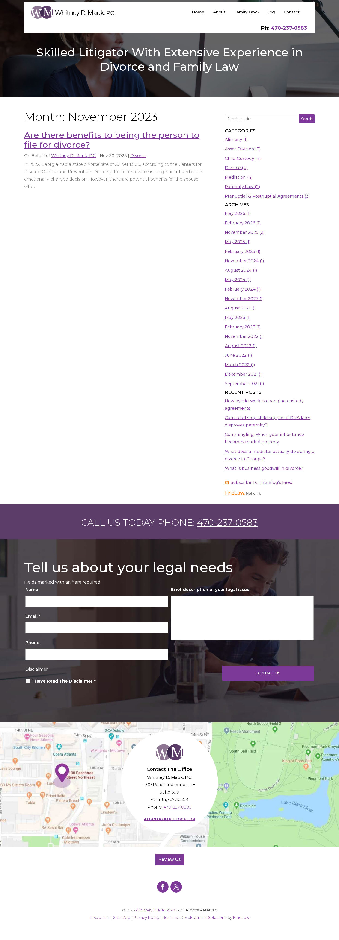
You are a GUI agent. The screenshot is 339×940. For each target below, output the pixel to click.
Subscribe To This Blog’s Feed (262, 482)
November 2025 (241, 232)
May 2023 (235, 317)
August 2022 (238, 345)
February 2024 (240, 289)
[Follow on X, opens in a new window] (176, 887)
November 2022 (242, 336)
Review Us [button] (169, 859)
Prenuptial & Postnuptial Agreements (264, 196)
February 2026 (240, 222)
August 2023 (238, 308)
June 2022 (236, 355)
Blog (270, 12)
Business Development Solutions (194, 917)
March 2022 (237, 364)
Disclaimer (36, 669)
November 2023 (242, 298)
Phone (32, 642)
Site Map (121, 917)
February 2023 (240, 327)
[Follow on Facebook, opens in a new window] (163, 887)
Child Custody (239, 158)
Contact (292, 12)
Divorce (138, 155)
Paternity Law (239, 186)
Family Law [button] (245, 12)
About (219, 12)
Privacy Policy (146, 917)
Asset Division (239, 149)
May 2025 (235, 241)
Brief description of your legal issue (210, 589)
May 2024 (235, 279)
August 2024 (238, 270)
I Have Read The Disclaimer (64, 681)
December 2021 (241, 374)
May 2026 (235, 213)
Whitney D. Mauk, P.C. (73, 155)
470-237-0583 (289, 28)
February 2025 (240, 251)
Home (198, 12)
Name (31, 589)
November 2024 (242, 260)
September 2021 (242, 383)
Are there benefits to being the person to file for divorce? (111, 140)
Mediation (235, 177)
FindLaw (241, 917)
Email (33, 616)
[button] (334, 906)
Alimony (233, 139)
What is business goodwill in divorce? (264, 468)
